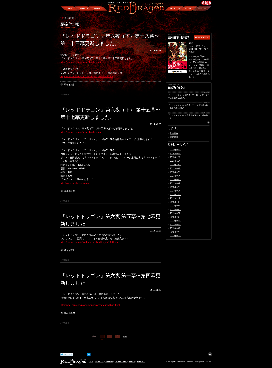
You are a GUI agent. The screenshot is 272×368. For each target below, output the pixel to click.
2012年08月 (175, 209)
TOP (62, 18)
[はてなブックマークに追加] (89, 353)
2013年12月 (175, 157)
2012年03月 (175, 228)
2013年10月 (175, 164)
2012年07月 (175, 213)
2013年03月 (175, 183)
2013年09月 (175, 168)
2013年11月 (175, 161)
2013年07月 (175, 172)
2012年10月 (175, 202)
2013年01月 (175, 191)
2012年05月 (175, 221)
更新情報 (65, 94)
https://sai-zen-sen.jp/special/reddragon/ (80, 62)
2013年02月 (175, 187)
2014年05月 (175, 149)
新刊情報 (174, 133)
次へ (125, 336)
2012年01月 (175, 235)
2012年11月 (175, 198)
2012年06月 (175, 217)
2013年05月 (175, 179)
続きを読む (69, 84)
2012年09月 (175, 206)
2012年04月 (175, 224)
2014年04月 (175, 153)
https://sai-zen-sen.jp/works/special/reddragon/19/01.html (89, 242)
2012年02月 (175, 232)
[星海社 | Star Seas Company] (189, 361)
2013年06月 (175, 176)
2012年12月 (175, 194)
